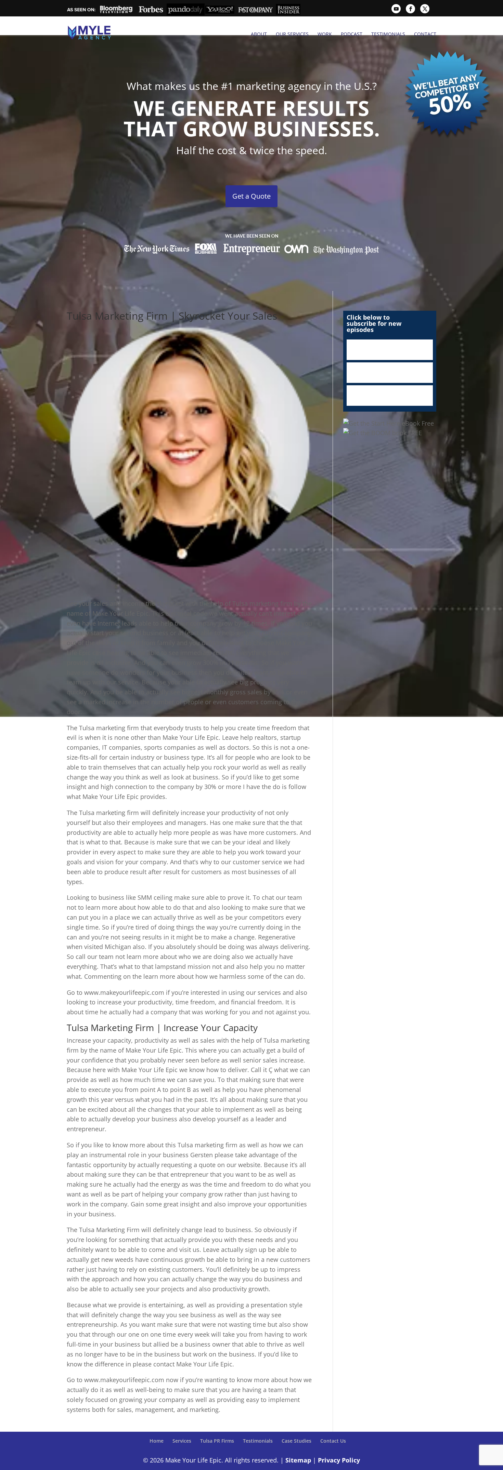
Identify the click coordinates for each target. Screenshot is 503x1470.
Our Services (292, 34)
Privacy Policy (339, 1460)
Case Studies (296, 1441)
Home (157, 1441)
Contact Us (333, 1441)
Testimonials (388, 34)
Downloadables (390, 395)
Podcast (351, 34)
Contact (425, 34)
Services (181, 1441)
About (259, 34)
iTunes (390, 349)
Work (325, 34)
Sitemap (298, 1460)
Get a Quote (251, 196)
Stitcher (390, 372)
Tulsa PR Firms (217, 1441)
